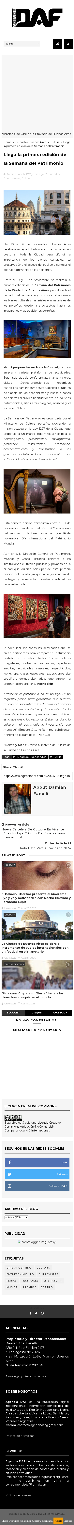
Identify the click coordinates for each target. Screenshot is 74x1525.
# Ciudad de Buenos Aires (29, 756)
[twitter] (36, 1313)
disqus (37, 1012)
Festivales (30, 1280)
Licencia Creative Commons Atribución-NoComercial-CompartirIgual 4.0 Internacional (33, 1126)
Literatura (53, 1280)
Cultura (55, 142)
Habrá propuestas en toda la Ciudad (31, 367)
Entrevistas (48, 1274)
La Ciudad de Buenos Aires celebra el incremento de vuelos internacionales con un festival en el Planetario (35, 948)
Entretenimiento (20, 1274)
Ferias (12, 1280)
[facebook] (30, 1313)
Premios (29, 1287)
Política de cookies (18, 1495)
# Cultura (56, 756)
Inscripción (45, 684)
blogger (13, 1012)
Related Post (13, 855)
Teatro (47, 1287)
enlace (10, 1480)
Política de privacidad (20, 1436)
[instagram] (42, 1313)
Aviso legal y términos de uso (26, 1376)
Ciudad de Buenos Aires (30, 142)
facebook (60, 1012)
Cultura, (26, 178)
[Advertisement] (37, 91)
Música (12, 1287)
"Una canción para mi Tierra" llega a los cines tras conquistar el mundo (33, 995)
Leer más (68, 1521)
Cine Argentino (14, 964)
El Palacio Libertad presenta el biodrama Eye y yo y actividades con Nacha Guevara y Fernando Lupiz (36, 898)
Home (8, 142)
